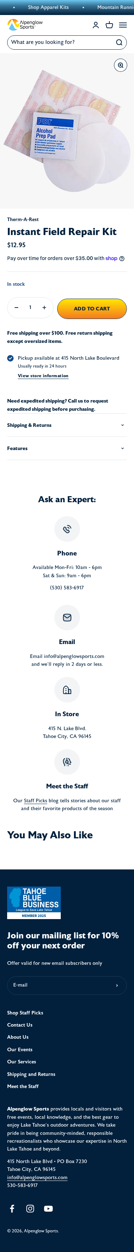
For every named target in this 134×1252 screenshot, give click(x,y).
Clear (103, 42)
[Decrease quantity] (16, 308)
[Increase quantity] (44, 308)
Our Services (21, 1062)
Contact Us (20, 1025)
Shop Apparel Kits (41, 7)
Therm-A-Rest (23, 219)
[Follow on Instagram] (30, 1208)
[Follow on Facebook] (12, 1208)
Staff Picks (35, 801)
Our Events (20, 1050)
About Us (18, 1037)
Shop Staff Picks (25, 1013)
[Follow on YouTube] (48, 1208)
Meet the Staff (23, 1086)
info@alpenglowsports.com (37, 1178)
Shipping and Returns (31, 1074)
